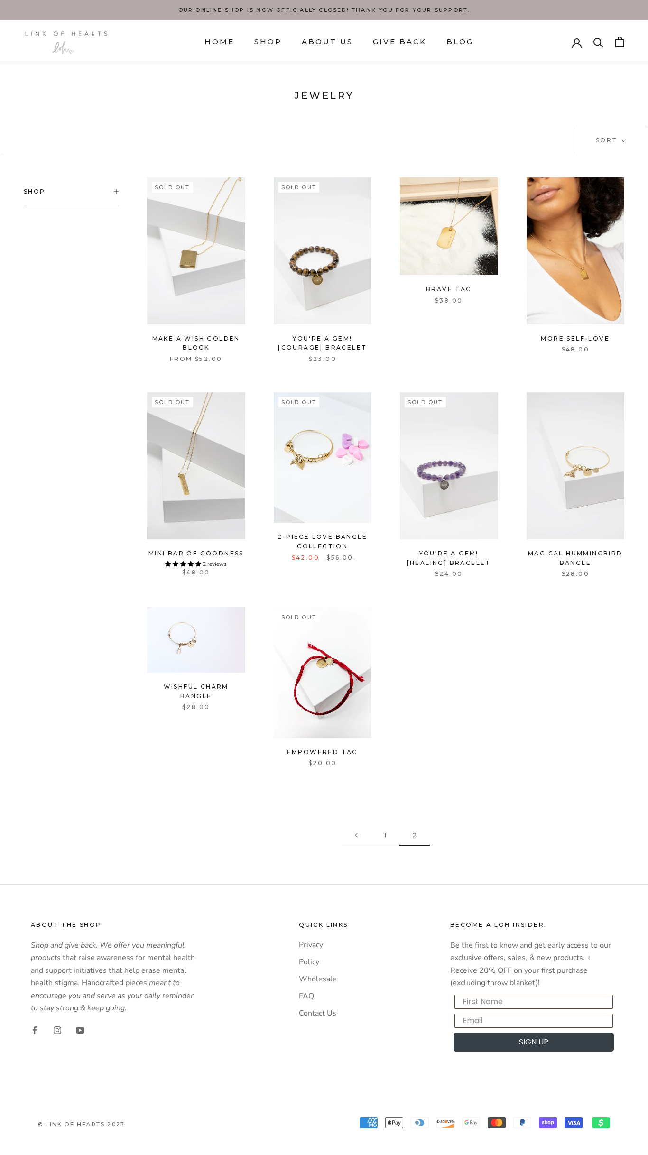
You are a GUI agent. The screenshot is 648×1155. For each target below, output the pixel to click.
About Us (327, 41)
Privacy (311, 945)
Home (219, 41)
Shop (268, 41)
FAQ (306, 996)
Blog (459, 41)
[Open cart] (619, 42)
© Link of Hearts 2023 (81, 1124)
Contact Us (317, 1013)
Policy (309, 962)
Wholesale (318, 979)
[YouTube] (80, 1030)
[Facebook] (34, 1030)
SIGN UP (533, 1041)
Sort (608, 140)
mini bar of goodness (196, 553)
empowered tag (322, 752)
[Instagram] (57, 1030)
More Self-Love (575, 338)
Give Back (399, 41)
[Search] (598, 42)
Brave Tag (449, 289)
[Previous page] (356, 835)
